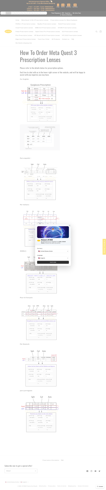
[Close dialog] (69, 225)
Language (39, 255)
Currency (39, 248)
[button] (53, 251)
